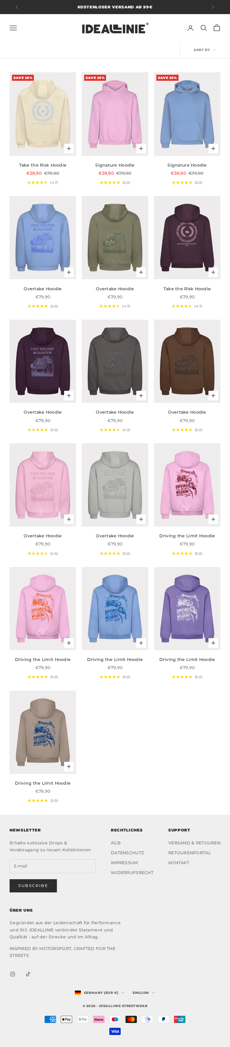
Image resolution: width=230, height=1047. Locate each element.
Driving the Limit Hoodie (187, 536)
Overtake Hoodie (43, 288)
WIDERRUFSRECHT (132, 872)
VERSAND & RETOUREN (194, 843)
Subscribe (33, 885)
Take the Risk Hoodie (43, 165)
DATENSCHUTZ (127, 852)
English (141, 993)
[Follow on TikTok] (28, 974)
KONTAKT (178, 862)
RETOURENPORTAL (189, 852)
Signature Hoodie (114, 165)
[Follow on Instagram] (13, 974)
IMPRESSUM (124, 862)
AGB (116, 843)
